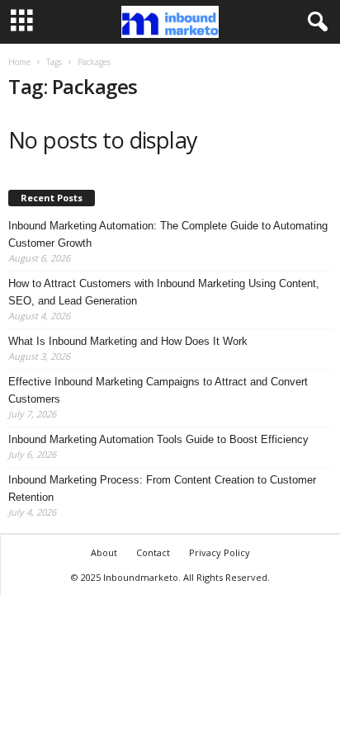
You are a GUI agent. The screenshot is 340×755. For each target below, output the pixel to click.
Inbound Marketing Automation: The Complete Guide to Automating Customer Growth (168, 234)
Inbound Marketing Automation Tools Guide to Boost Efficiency (158, 439)
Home (19, 62)
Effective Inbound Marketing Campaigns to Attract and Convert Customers (158, 390)
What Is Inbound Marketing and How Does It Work (128, 341)
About (104, 552)
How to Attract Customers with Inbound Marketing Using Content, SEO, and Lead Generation (163, 292)
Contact (153, 552)
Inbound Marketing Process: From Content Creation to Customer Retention (162, 488)
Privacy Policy (219, 552)
